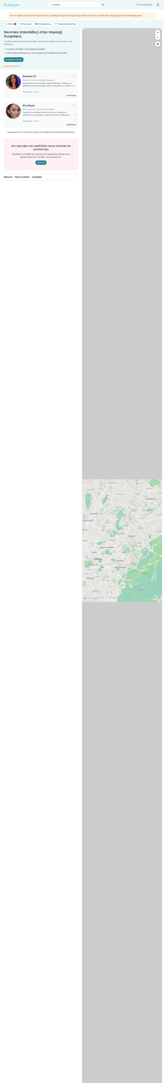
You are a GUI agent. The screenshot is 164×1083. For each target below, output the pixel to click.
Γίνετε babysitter (144, 4)
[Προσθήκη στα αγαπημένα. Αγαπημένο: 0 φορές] (73, 105)
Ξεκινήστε (41, 162)
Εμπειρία (26, 24)
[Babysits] (11, 4)
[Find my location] (157, 44)
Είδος (11, 24)
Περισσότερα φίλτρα (66, 24)
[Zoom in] (157, 32)
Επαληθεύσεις (44, 24)
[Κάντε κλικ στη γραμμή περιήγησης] (158, 4)
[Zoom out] (157, 37)
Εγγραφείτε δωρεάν (13, 59)
